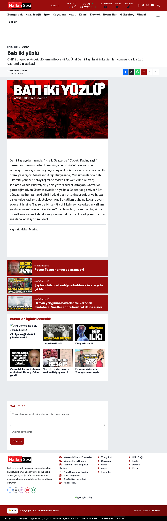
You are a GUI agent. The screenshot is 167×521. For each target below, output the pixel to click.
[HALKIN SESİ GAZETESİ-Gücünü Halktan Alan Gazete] (19, 5)
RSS (14, 510)
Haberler (12, 47)
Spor (47, 14)
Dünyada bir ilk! (84, 343)
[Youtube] (27, 490)
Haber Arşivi (70, 483)
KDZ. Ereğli (138, 457)
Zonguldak (15, 14)
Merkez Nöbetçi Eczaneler (78, 457)
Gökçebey (127, 14)
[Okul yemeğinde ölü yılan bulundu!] (25, 328)
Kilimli (83, 14)
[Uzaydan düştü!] (58, 332)
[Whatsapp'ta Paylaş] (137, 72)
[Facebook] (10, 490)
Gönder (17, 441)
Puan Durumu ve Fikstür (76, 472)
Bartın (13, 21)
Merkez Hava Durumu (75, 461)
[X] (16, 490)
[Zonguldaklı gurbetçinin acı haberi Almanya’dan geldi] (25, 358)
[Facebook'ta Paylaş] (125, 72)
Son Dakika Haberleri (75, 479)
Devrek (95, 14)
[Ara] (158, 5)
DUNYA (26, 47)
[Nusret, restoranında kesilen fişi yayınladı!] (58, 358)
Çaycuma (59, 14)
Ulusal (141, 14)
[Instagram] (21, 490)
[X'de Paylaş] (131, 72)
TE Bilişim (155, 510)
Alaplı (104, 468)
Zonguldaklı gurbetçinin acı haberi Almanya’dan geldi (25, 372)
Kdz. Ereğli (33, 14)
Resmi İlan (110, 14)
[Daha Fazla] (144, 72)
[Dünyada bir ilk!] (90, 332)
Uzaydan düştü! (52, 343)
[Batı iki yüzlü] (57, 109)
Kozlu (72, 14)
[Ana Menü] (158, 18)
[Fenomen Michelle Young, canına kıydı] (90, 358)
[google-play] (83, 497)
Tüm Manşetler (72, 475)
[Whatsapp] (33, 490)
